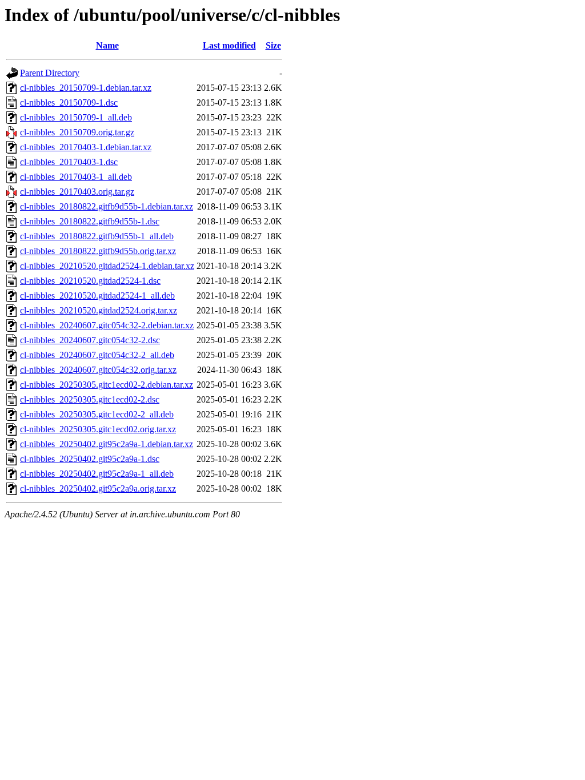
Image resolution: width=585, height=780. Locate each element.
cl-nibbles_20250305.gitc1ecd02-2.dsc (89, 399)
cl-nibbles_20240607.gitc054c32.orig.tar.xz (98, 370)
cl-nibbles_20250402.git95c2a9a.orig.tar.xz (98, 488)
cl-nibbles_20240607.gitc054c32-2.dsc (90, 340)
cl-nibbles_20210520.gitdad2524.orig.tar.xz (98, 310)
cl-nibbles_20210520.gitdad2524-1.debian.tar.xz (107, 266)
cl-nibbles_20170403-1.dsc (69, 162)
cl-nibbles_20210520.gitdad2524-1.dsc (90, 281)
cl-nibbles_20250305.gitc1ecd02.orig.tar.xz (98, 429)
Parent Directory (49, 73)
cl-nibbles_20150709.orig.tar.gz (77, 132)
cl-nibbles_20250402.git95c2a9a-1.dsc (89, 459)
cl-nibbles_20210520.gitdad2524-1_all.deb (97, 295)
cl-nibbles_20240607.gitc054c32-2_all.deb (97, 355)
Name (107, 45)
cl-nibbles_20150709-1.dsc (69, 102)
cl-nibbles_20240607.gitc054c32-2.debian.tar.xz (107, 325)
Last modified (229, 45)
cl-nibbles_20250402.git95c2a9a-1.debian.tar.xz (106, 444)
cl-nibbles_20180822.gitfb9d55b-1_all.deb (97, 236)
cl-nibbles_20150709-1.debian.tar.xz (85, 88)
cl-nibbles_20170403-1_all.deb (76, 177)
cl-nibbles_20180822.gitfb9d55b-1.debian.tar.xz (106, 206)
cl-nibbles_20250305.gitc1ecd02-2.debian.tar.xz (106, 384)
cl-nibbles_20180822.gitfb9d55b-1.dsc (89, 221)
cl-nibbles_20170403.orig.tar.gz (77, 191)
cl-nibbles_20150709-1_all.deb (76, 117)
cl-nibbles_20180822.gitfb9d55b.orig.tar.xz (98, 251)
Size (273, 45)
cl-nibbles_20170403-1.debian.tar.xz (85, 147)
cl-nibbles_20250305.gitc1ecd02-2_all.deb (97, 414)
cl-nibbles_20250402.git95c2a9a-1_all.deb (97, 474)
